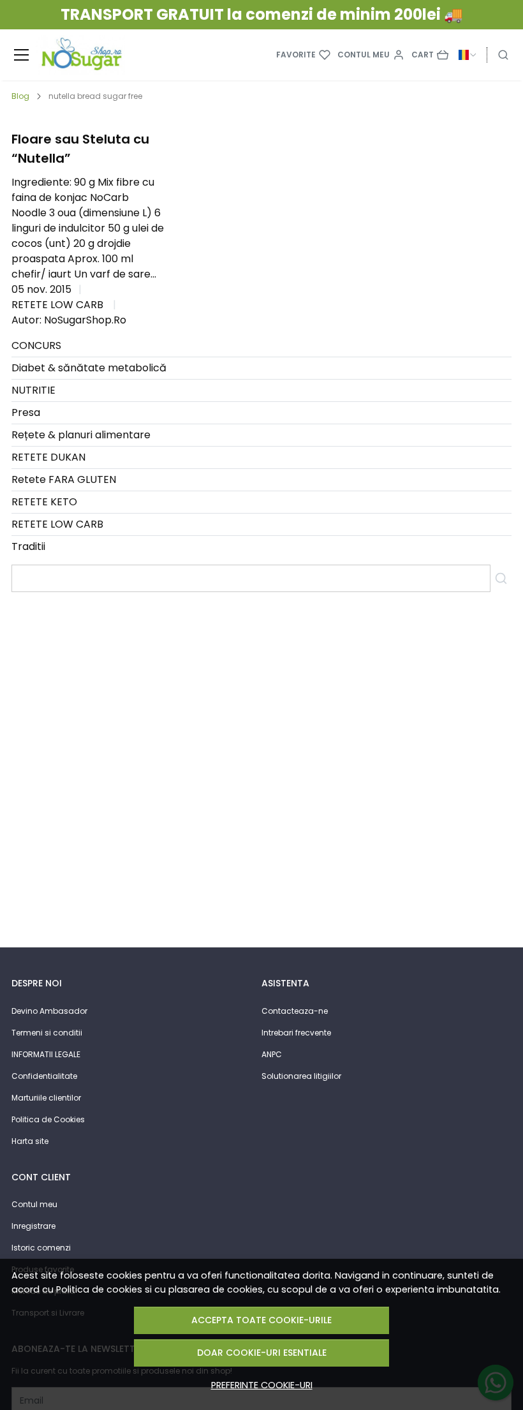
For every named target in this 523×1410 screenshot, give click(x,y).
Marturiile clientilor (46, 1097)
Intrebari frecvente (296, 1032)
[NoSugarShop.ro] (80, 54)
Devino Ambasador (49, 1011)
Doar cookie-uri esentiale (262, 1352)
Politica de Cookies (48, 1119)
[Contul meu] (370, 55)
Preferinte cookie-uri (262, 1385)
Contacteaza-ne (295, 1011)
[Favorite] (303, 55)
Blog (20, 96)
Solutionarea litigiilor (301, 1076)
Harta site (29, 1141)
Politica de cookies (99, 1289)
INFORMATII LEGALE (45, 1054)
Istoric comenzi (41, 1247)
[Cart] (429, 55)
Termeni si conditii (46, 1032)
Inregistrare (33, 1226)
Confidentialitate (44, 1076)
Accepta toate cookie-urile (261, 1320)
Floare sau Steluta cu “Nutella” (80, 148)
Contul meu (34, 1204)
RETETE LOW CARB (57, 304)
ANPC (272, 1054)
